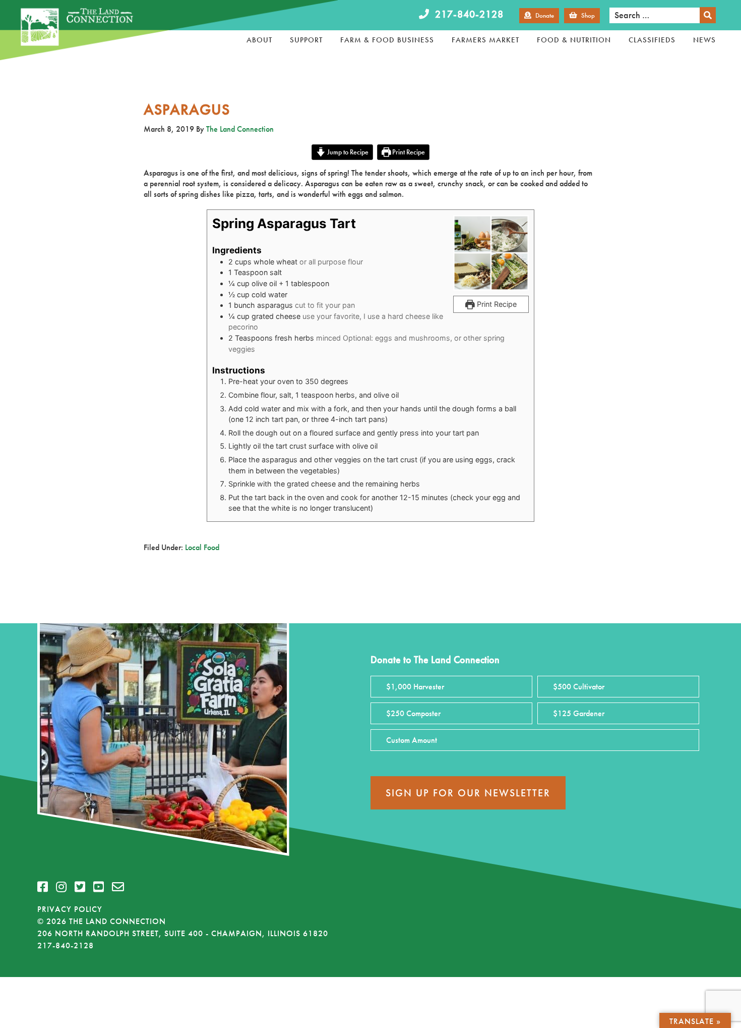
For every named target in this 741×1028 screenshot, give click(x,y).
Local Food (202, 547)
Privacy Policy (69, 909)
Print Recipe (408, 151)
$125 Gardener (578, 713)
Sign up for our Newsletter (468, 792)
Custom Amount (411, 740)
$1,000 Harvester (415, 686)
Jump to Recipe (347, 151)
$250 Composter (413, 713)
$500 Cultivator (578, 686)
